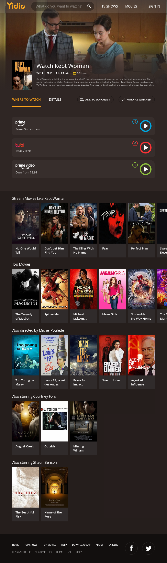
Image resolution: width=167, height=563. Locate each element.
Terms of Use (63, 551)
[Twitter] (148, 548)
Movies (131, 6)
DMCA (79, 551)
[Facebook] (131, 548)
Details (55, 99)
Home (15, 544)
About (99, 544)
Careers (113, 544)
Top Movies (49, 544)
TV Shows (110, 6)
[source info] (134, 121)
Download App (81, 544)
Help (64, 544)
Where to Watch (26, 99)
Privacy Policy (43, 551)
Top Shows (30, 544)
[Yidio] (16, 6)
